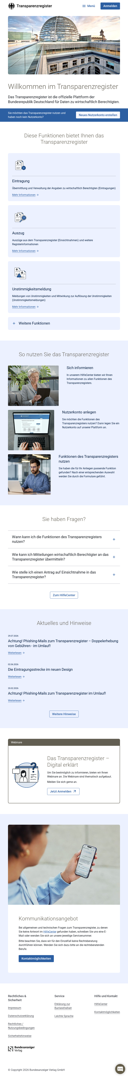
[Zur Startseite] (30, 6)
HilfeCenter (49, 931)
